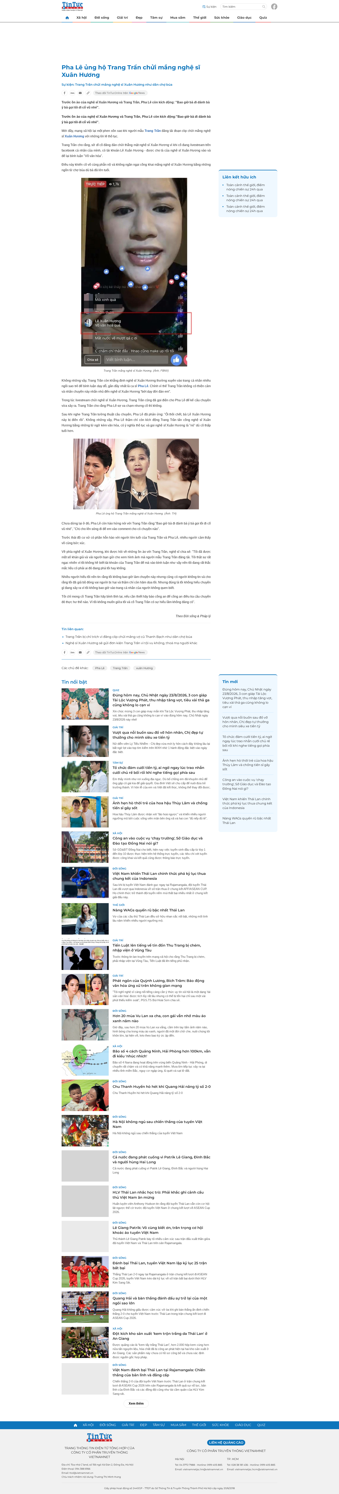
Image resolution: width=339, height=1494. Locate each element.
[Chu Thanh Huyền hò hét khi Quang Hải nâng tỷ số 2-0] (85, 1095)
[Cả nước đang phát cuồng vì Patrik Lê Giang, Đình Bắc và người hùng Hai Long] (85, 1166)
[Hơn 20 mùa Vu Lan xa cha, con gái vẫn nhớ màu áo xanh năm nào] (85, 1024)
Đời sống (102, 17)
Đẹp (139, 17)
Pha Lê (99, 668)
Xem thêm (136, 1403)
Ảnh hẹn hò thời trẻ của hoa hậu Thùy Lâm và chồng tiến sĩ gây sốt (247, 765)
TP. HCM (233, 1459)
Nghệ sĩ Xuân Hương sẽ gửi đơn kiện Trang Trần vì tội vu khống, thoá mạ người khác (131, 643)
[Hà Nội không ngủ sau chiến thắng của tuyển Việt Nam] (85, 1130)
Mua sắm (177, 17)
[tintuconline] (67, 17)
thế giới (249, 185)
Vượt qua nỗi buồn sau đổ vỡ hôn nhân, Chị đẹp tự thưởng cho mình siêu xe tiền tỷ (245, 722)
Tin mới (230, 681)
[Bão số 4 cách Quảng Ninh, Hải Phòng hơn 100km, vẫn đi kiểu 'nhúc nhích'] (85, 1060)
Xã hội (82, 17)
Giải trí (122, 17)
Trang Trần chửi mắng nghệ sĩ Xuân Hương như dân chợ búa (123, 84)
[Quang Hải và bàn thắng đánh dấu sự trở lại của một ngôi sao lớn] (85, 1307)
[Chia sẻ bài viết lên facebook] (64, 93)
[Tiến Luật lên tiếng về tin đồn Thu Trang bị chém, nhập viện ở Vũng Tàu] (85, 954)
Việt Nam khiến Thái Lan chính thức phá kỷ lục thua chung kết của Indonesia (247, 803)
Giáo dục (244, 17)
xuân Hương (144, 668)
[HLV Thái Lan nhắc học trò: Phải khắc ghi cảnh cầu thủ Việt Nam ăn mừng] (85, 1201)
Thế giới (199, 17)
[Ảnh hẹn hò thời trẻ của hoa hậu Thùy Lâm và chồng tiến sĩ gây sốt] (85, 812)
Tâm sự (156, 17)
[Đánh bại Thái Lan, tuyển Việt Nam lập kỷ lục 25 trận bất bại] (85, 1271)
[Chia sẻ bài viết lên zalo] (72, 93)
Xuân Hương (74, 136)
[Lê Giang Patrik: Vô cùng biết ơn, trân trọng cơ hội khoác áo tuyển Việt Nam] (85, 1236)
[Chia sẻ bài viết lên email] (80, 93)
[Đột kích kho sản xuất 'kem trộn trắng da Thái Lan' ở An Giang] (85, 1342)
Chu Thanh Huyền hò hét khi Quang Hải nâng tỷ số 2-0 (162, 1086)
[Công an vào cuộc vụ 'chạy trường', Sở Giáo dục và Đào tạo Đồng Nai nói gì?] (85, 847)
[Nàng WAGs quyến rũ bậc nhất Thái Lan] (85, 919)
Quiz (263, 17)
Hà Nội (179, 1459)
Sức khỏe (221, 17)
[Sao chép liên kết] (88, 93)
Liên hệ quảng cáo (226, 1442)
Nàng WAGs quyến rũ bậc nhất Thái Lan (149, 910)
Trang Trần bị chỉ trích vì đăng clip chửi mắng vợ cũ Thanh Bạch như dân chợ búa (129, 637)
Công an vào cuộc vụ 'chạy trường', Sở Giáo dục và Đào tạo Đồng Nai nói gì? (246, 784)
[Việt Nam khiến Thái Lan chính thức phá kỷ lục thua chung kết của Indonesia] (85, 882)
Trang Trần (120, 668)
